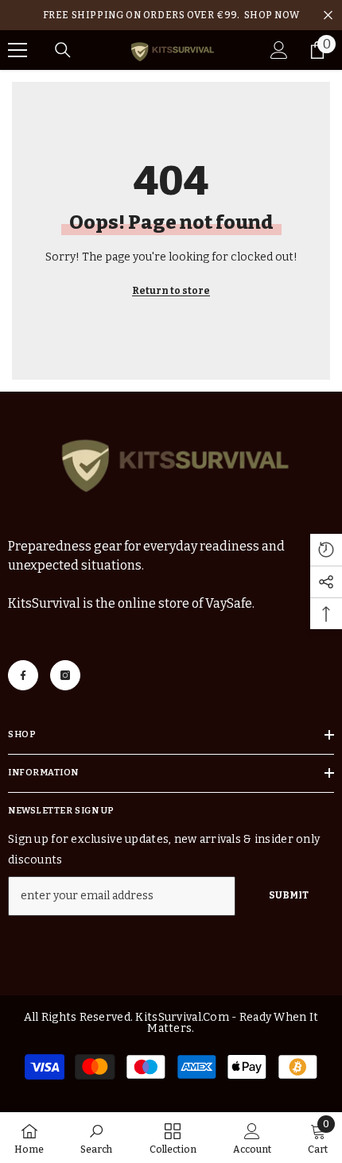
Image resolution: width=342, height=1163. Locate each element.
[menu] (17, 50)
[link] (96, 1137)
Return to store (171, 290)
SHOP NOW (272, 15)
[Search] (62, 50)
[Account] (279, 50)
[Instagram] (65, 675)
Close (328, 15)
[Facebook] (23, 675)
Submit (289, 895)
